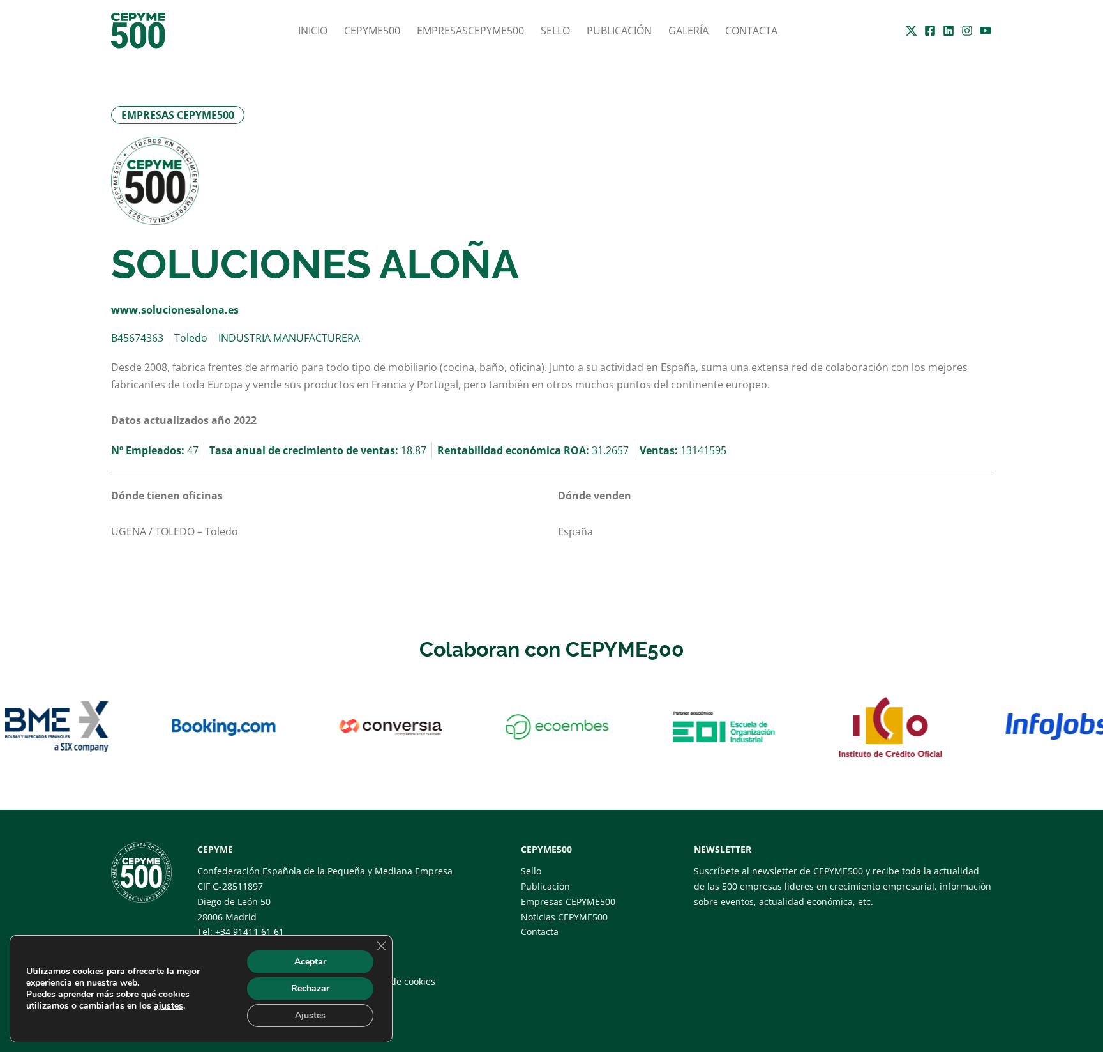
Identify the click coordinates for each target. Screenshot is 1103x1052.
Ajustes (310, 1015)
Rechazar (310, 988)
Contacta (751, 31)
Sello (555, 31)
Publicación (619, 31)
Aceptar (310, 962)
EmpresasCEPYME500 (470, 31)
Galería (688, 31)
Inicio (312, 31)
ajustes (168, 1006)
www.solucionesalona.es (175, 310)
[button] (177, 115)
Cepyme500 (372, 31)
